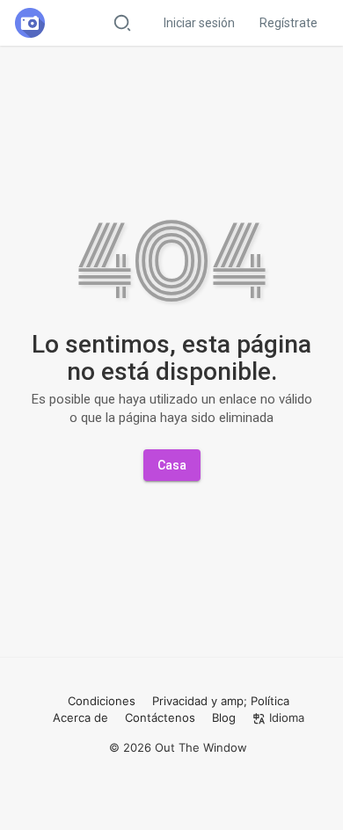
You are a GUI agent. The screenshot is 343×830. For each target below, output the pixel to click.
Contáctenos (160, 717)
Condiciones (101, 701)
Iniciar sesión (199, 23)
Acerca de (80, 717)
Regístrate (288, 23)
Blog (224, 717)
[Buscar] (122, 22)
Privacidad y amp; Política (220, 701)
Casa (171, 465)
